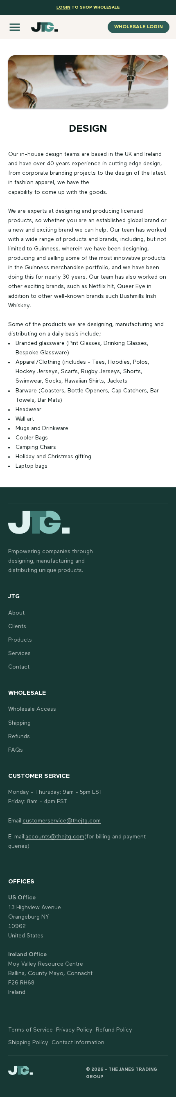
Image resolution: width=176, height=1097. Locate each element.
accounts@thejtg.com (54, 837)
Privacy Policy (74, 1030)
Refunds (19, 736)
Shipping (19, 723)
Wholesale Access (32, 709)
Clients (17, 626)
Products (20, 640)
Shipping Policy (28, 1042)
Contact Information (78, 1042)
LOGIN (63, 7)
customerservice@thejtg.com (62, 821)
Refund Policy (114, 1030)
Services (19, 653)
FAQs (15, 750)
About (16, 613)
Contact (18, 667)
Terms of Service (30, 1030)
